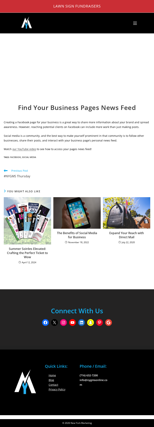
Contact (53, 384)
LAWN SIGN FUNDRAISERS (77, 6)
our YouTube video (24, 149)
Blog (51, 380)
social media (29, 157)
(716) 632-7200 (89, 375)
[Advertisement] (77, 61)
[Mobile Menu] (133, 23)
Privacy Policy (57, 389)
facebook (15, 157)
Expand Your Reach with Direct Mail (126, 235)
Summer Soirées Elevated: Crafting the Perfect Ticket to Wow (27, 253)
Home (52, 375)
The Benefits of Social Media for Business (77, 235)
